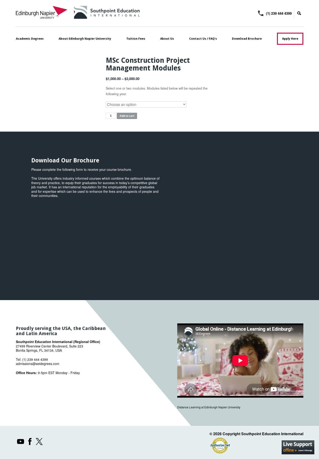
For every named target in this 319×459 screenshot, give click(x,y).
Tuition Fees (135, 38)
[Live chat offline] (298, 447)
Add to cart (127, 116)
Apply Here (290, 38)
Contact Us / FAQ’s (203, 38)
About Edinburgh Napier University (85, 38)
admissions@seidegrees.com (37, 363)
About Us (167, 38)
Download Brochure (247, 38)
